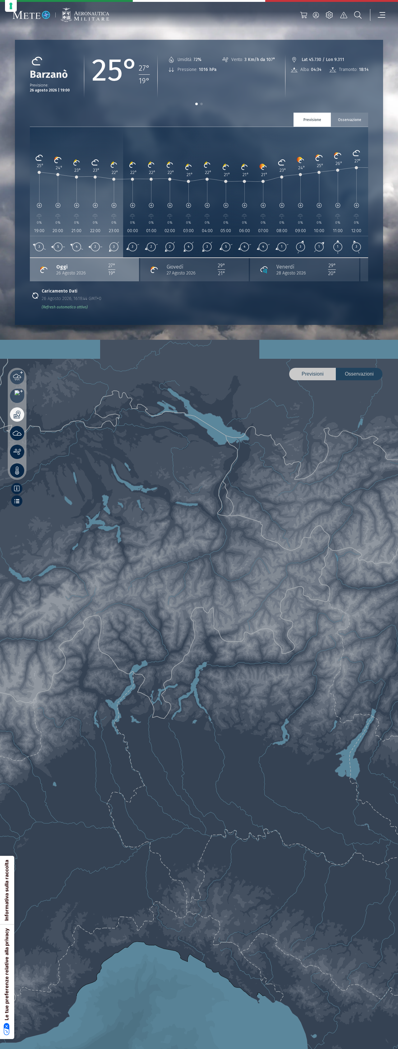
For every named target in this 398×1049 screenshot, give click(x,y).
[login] (316, 15)
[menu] (378, 15)
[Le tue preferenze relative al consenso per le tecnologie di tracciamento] (11, 6)
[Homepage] (31, 15)
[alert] (343, 15)
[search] (358, 15)
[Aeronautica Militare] (85, 15)
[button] (196, 104)
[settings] (329, 15)
